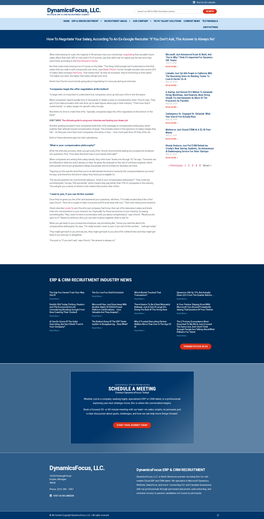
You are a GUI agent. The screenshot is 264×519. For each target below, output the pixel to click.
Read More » (172, 67)
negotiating (128, 54)
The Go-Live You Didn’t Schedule (108, 292)
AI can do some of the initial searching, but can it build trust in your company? (66, 324)
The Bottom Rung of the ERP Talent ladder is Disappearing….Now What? (110, 322)
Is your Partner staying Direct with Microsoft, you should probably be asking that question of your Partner (195, 307)
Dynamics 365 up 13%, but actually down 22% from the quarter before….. (196, 293)
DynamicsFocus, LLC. (74, 10)
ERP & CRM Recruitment (85, 21)
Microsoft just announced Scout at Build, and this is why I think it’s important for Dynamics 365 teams (189, 57)
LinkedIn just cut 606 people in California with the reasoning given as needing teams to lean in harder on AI (189, 76)
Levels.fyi (69, 208)
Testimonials (210, 21)
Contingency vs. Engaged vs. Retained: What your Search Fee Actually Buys (188, 115)
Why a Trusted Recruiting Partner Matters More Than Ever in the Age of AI (152, 324)
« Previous (176, 165)
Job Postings (210, 27)
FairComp (77, 73)
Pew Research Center (87, 61)
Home (66, 21)
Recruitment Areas (115, 21)
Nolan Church (109, 69)
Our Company (140, 21)
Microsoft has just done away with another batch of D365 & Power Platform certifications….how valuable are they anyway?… (109, 308)
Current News (191, 21)
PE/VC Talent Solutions (167, 21)
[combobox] (168, 11)
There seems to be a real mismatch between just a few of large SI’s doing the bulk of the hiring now (152, 307)
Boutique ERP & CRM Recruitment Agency (68, 15)
